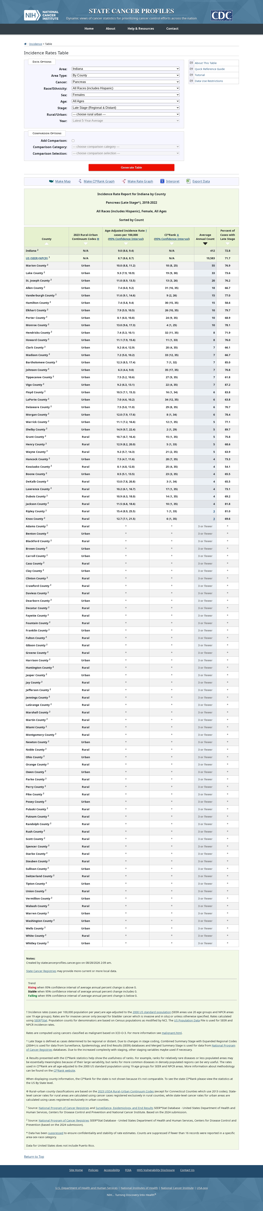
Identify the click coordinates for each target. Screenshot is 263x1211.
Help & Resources (141, 28)
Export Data (201, 181)
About (110, 28)
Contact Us (187, 1170)
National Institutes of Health (139, 1188)
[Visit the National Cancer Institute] (41, 13)
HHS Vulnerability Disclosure (156, 1170)
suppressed (55, 1133)
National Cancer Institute (177, 1188)
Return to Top (34, 1156)
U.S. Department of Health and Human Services (86, 1188)
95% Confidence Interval (126, 239)
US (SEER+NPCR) (37, 258)
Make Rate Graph (140, 181)
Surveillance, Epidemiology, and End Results (124, 1108)
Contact (172, 28)
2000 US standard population (152, 1012)
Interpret (172, 181)
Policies (93, 1170)
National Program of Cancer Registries (64, 1108)
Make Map (63, 181)
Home (89, 28)
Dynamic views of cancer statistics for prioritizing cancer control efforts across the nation (131, 18)
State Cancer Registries (41, 971)
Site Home (76, 1170)
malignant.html (172, 1033)
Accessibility (112, 1170)
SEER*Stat (40, 1020)
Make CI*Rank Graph (99, 181)
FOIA (128, 1170)
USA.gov (202, 1188)
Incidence (35, 44)
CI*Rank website (64, 1070)
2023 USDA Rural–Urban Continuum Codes (126, 1091)
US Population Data (187, 1020)
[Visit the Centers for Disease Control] (221, 14)
